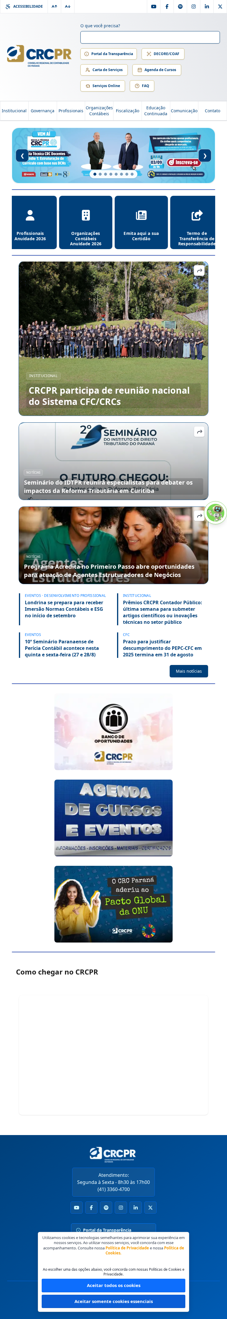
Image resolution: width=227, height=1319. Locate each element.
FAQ (145, 85)
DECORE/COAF (166, 53)
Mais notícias (189, 671)
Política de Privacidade (127, 1248)
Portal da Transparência (112, 53)
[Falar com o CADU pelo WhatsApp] (215, 512)
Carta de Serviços (108, 69)
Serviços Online (106, 85)
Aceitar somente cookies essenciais (113, 1301)
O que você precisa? (100, 25)
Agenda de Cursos (160, 69)
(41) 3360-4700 (114, 1189)
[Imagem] (113, 731)
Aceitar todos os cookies (113, 1285)
